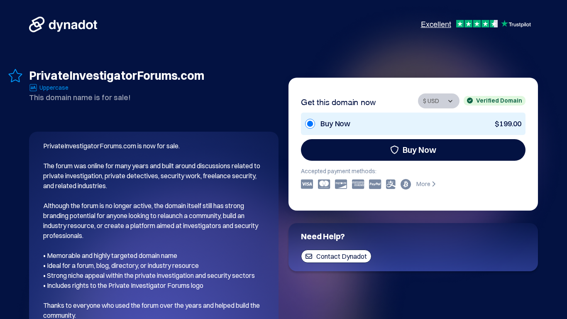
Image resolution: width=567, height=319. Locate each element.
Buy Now (419, 150)
